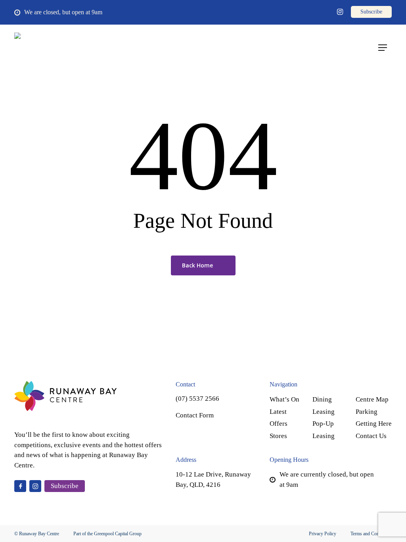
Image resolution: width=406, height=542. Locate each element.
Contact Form (195, 415)
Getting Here (374, 423)
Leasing (323, 411)
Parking (366, 411)
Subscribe (65, 486)
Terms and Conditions (371, 533)
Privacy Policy (322, 533)
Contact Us (371, 436)
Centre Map (372, 399)
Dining (322, 399)
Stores (278, 436)
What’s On (284, 399)
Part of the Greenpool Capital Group (107, 533)
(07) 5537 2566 (197, 398)
